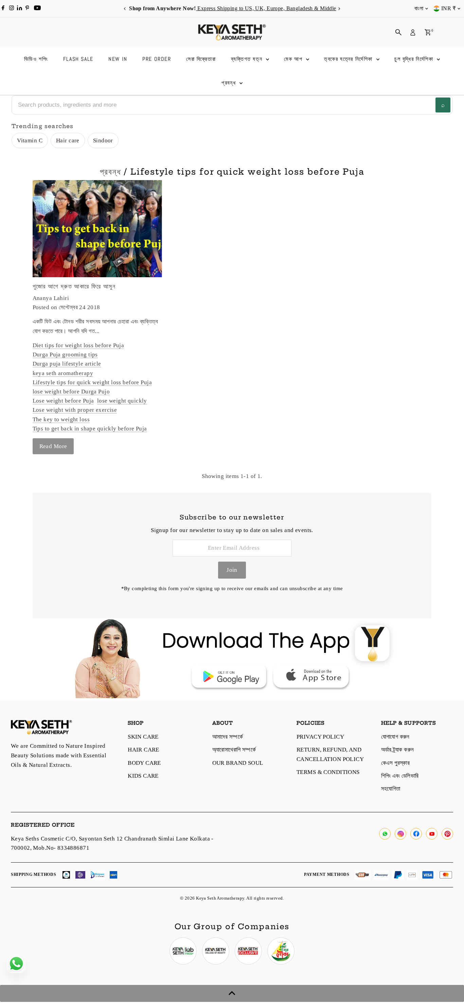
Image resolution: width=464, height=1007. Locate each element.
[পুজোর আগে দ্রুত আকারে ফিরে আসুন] (97, 228)
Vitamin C (29, 140)
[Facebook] (3, 8)
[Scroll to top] (232, 993)
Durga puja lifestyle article (67, 363)
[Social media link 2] (215, 951)
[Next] (339, 8)
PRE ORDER (156, 59)
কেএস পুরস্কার (395, 763)
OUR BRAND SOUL (237, 763)
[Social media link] (385, 834)
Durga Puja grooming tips (65, 354)
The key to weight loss (61, 419)
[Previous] (125, 8)
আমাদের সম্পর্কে (227, 737)
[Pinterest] (27, 8)
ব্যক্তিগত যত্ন (247, 59)
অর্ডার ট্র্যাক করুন (397, 749)
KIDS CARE (143, 776)
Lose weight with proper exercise (75, 410)
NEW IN (117, 59)
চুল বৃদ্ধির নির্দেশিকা (414, 59)
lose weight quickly (122, 401)
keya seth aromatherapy (63, 373)
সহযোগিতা (390, 788)
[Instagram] (11, 8)
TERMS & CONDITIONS (328, 772)
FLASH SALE (78, 59)
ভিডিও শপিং (36, 59)
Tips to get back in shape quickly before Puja (90, 428)
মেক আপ (294, 59)
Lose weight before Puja (63, 401)
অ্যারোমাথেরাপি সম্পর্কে (234, 749)
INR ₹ (448, 8)
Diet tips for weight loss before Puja (78, 345)
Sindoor (103, 140)
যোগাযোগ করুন (395, 737)
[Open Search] (398, 32)
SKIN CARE (143, 737)
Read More (53, 446)
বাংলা (418, 8)
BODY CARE (144, 763)
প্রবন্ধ (229, 82)
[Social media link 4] (281, 951)
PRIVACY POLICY (320, 737)
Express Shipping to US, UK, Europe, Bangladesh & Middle (265, 8)
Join (232, 570)
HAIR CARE (143, 749)
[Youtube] (37, 8)
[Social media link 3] (248, 951)
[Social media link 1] (183, 951)
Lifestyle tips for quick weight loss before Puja (92, 382)
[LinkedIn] (20, 8)
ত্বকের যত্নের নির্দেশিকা (349, 59)
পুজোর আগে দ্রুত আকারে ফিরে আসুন (74, 286)
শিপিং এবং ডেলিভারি (400, 776)
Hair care (67, 140)
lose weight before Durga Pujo (71, 391)
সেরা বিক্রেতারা (201, 59)
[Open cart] (427, 32)
